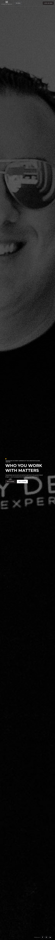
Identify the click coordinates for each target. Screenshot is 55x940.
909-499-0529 (49, 3)
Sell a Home (22, 481)
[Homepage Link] (6, 3)
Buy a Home (10, 481)
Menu (19, 3)
